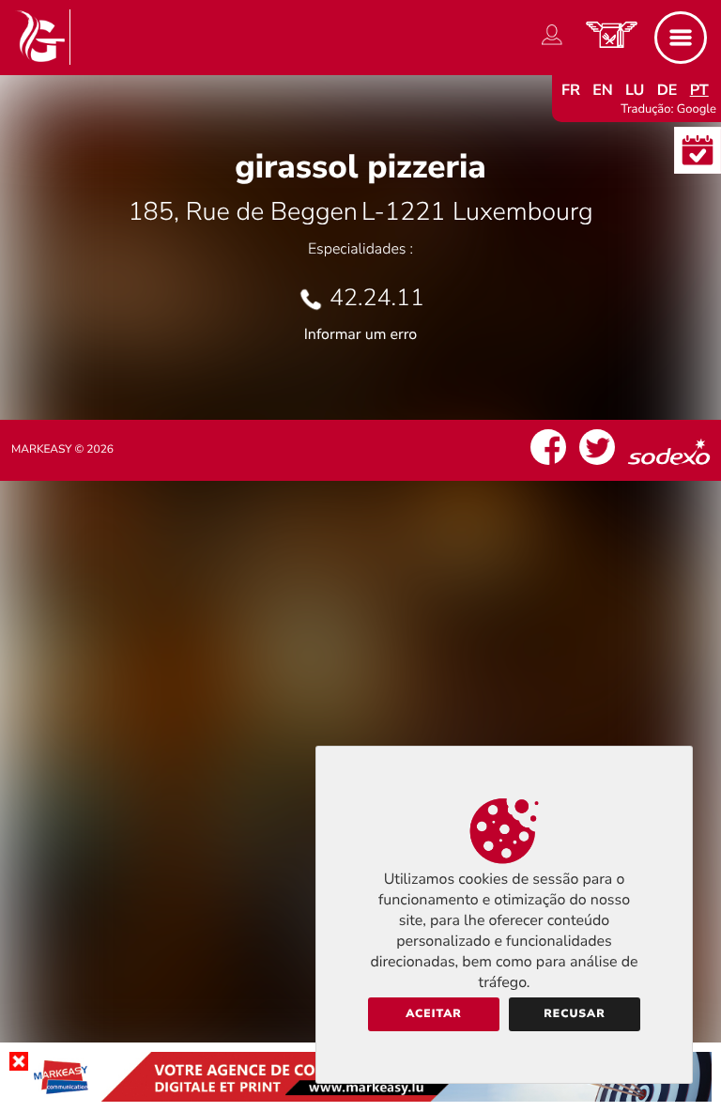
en (602, 90)
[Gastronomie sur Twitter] (597, 465)
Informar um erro (360, 334)
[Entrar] (552, 45)
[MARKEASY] (360, 1097)
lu (634, 90)
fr (570, 90)
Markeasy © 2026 (62, 449)
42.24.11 (377, 298)
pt (699, 90)
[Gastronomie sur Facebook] (548, 465)
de (667, 90)
